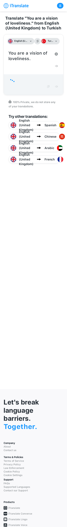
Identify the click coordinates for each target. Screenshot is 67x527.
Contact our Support (16, 490)
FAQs (7, 483)
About (7, 446)
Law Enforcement (14, 468)
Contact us (10, 450)
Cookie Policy (12, 471)
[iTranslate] (16, 5)
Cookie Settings (13, 475)
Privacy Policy (12, 464)
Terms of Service (14, 460)
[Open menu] (60, 6)
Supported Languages (17, 486)
